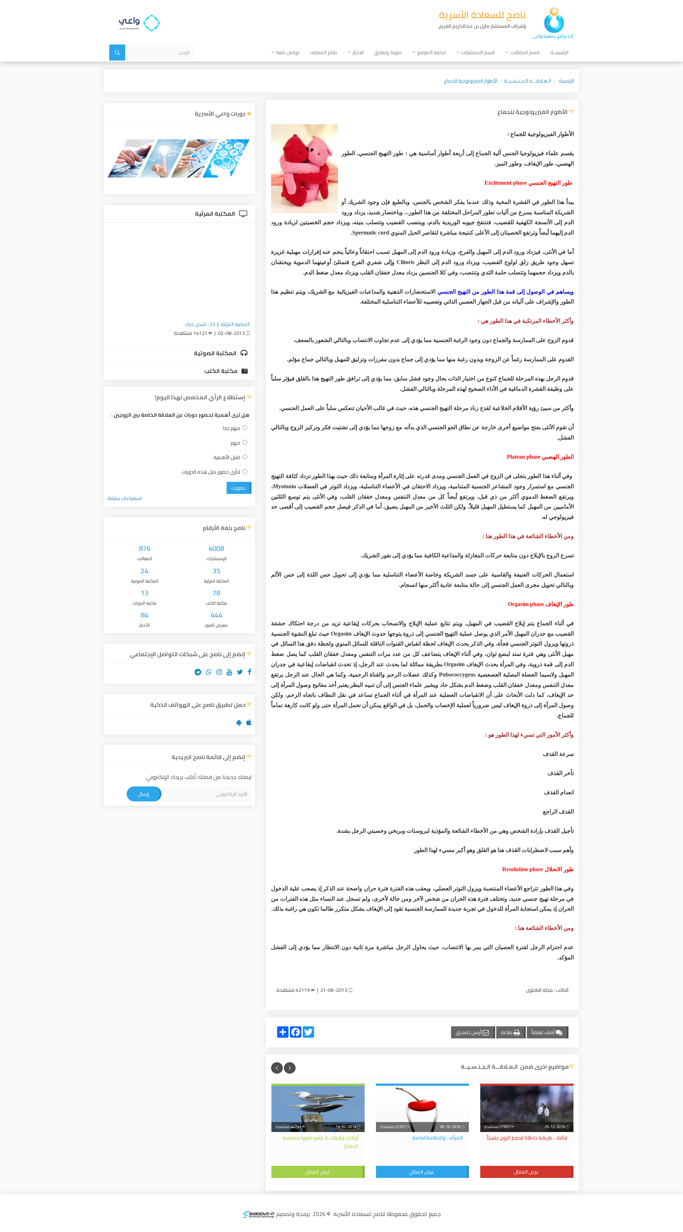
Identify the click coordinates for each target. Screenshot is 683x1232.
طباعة (507, 1032)
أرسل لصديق (469, 1032)
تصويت (238, 488)
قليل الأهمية (226, 457)
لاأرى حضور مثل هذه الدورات (211, 472)
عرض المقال (526, 1171)
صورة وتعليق (388, 52)
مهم (235, 442)
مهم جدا (231, 428)
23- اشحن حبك (200, 324)
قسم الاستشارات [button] (478, 52)
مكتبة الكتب (221, 370)
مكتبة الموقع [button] (431, 52)
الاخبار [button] (358, 52)
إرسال (143, 794)
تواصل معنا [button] (287, 52)
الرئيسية (566, 80)
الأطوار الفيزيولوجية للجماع (470, 80)
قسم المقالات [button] (525, 52)
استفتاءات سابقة (124, 498)
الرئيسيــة (559, 52)
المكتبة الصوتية (216, 353)
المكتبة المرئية (215, 213)
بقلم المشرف (323, 52)
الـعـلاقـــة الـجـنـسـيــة (527, 80)
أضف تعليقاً (543, 1032)
